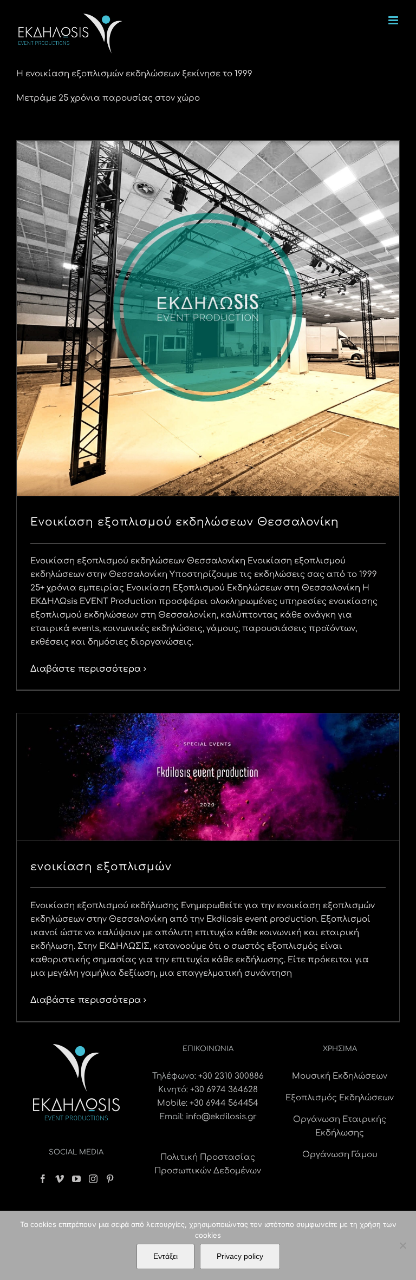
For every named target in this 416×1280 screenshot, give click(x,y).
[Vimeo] (59, 1178)
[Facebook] (42, 1178)
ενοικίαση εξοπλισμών (101, 867)
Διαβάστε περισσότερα (85, 669)
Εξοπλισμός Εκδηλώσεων (339, 1097)
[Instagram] (93, 1178)
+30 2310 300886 (231, 1076)
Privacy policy (240, 1256)
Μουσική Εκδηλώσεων (339, 1076)
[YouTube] (76, 1178)
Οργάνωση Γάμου (340, 1154)
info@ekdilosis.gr (221, 1116)
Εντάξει (165, 1256)
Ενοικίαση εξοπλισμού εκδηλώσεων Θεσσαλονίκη (184, 522)
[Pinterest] (110, 1178)
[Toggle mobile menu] (394, 20)
